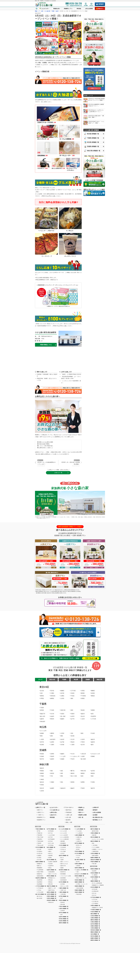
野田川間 (50, 884)
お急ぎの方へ (53, 815)
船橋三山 (39, 865)
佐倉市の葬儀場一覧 (51, 869)
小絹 (77, 871)
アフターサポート (69, 807)
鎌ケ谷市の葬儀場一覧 (41, 894)
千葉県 (42, 704)
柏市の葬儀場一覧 (51, 847)
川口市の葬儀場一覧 (63, 845)
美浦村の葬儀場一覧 (79, 886)
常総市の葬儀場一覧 (79, 892)
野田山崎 (50, 880)
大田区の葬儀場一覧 (95, 928)
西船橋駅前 (39, 867)
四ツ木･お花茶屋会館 (97, 883)
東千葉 (38, 831)
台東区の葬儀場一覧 (95, 917)
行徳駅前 (39, 855)
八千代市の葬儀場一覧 (41, 886)
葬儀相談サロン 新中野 (97, 907)
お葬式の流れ (53, 812)
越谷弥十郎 (63, 865)
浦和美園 (63, 841)
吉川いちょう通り (65, 886)
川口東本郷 (63, 847)
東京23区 (44, 687)
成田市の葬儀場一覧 (51, 892)
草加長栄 (63, 902)
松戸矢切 (50, 841)
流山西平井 (51, 865)
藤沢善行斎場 (95, 831)
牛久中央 (78, 855)
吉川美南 (63, 884)
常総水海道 (78, 894)
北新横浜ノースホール (97, 849)
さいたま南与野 (64, 835)
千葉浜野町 (39, 835)
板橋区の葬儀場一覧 (95, 938)
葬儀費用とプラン (68, 8)
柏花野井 (50, 849)
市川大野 (39, 849)
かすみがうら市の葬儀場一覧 (81, 873)
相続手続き (69, 810)
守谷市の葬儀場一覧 (79, 851)
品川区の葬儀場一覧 (95, 923)
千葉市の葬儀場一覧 (40, 829)
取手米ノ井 (78, 845)
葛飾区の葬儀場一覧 (95, 881)
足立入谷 (94, 893)
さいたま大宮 (64, 833)
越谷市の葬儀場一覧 (63, 855)
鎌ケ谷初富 (39, 898)
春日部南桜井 (64, 880)
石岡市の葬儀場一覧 (79, 863)
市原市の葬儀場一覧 (51, 898)
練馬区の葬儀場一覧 (95, 940)
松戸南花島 (51, 831)
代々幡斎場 (94, 875)
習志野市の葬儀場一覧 (41, 877)
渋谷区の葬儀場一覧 (95, 872)
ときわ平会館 (51, 835)
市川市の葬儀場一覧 (40, 847)
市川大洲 (39, 859)
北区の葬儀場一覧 (95, 934)
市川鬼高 (39, 857)
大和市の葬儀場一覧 (95, 853)
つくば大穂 (78, 831)
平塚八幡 (94, 863)
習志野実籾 (39, 880)
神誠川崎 (94, 835)
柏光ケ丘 (50, 853)
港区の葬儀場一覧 (95, 913)
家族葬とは (81, 807)
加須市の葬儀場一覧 (63, 916)
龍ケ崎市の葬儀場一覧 (80, 859)
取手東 (77, 849)
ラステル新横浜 (95, 847)
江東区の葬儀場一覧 (95, 921)
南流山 (49, 867)
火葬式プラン (40, 812)
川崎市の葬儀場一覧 (95, 833)
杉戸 (62, 898)
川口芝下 (63, 853)
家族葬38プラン (41, 817)
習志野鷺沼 (39, 882)
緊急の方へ (101, 8)
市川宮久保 (39, 853)
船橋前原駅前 (40, 875)
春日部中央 (63, 871)
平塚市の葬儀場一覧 (95, 861)
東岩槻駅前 (63, 843)
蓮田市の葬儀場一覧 (63, 922)
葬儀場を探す (56, 8)
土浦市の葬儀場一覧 (79, 835)
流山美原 (50, 863)
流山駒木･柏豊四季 (52, 861)
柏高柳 (49, 857)
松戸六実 (50, 837)
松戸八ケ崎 (51, 843)
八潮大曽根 (63, 894)
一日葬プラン (40, 815)
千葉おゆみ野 (40, 845)
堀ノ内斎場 (94, 879)
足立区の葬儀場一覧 (95, 887)
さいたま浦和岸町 (65, 839)
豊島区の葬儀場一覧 (95, 932)
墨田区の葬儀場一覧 (95, 919)
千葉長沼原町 (40, 841)
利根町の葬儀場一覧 (79, 890)
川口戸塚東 (63, 851)
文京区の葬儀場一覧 (95, 915)
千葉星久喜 (39, 833)
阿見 (81, 877)
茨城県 (42, 750)
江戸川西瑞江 (95, 903)
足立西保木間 (95, 891)
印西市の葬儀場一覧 (51, 896)
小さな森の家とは (54, 810)
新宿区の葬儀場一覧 (95, 868)
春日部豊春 (63, 877)
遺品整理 (68, 819)
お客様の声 (96, 807)
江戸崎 (81, 884)
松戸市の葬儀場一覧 (51, 829)
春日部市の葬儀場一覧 (64, 869)
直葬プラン (40, 810)
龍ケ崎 (77, 861)
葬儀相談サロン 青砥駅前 (98, 885)
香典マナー (81, 812)
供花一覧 (81, 817)
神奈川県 (44, 764)
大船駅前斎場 (95, 851)
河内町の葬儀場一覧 (79, 880)
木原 (79, 888)
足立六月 (94, 895)
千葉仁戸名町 (40, 837)
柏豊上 (49, 851)
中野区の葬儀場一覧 (95, 905)
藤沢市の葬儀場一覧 (95, 829)
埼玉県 (42, 727)
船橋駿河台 (39, 863)
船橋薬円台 (39, 873)
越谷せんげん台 (64, 863)
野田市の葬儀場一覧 (51, 875)
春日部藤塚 (63, 873)
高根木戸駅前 (40, 871)
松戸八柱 (50, 833)
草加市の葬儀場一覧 (63, 900)
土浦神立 (78, 839)
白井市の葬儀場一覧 (51, 894)
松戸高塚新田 (51, 839)
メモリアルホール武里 (66, 875)
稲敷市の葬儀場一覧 (79, 882)
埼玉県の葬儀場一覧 (93, 142)
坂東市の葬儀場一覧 (79, 867)
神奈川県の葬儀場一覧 (93, 150)
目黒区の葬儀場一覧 (95, 925)
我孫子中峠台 (51, 890)
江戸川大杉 (94, 899)
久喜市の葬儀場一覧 (63, 908)
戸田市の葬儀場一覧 (63, 906)
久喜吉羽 (63, 910)
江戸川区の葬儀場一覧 (96, 897)
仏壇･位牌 (68, 817)
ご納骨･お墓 (69, 815)
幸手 (62, 914)
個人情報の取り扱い (98, 817)
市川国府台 (39, 851)
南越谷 (62, 867)
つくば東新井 (79, 833)
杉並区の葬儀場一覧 (95, 877)
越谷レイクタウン (65, 861)
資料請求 (95, 810)
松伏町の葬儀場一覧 (63, 920)
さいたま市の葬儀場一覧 (64, 829)
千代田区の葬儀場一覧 (96, 909)
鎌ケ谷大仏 (39, 896)
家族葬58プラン (41, 819)
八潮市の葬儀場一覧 (63, 892)
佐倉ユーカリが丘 (52, 873)
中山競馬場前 (40, 869)
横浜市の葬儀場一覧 (95, 841)
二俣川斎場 (94, 845)
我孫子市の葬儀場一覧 (52, 886)
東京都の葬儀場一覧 (93, 134)
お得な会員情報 (89, 8)
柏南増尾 (50, 855)
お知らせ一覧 (58, 472)
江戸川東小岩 (95, 901)
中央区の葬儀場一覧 (95, 911)
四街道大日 (51, 902)
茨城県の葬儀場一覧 (93, 146)
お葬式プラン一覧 (40, 807)
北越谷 (62, 859)
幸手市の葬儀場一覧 (63, 912)
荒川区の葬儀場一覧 (95, 936)
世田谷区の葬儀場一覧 (96, 930)
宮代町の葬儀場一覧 (63, 918)
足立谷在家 (94, 889)
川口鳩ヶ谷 (63, 849)
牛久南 (77, 857)
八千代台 (39, 890)
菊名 (93, 843)
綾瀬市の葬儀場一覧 (95, 857)
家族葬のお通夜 (83, 815)
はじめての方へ (45, 8)
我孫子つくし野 (52, 888)
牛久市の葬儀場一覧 (79, 853)
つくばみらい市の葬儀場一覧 (81, 869)
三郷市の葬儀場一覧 (63, 888)
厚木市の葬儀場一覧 (95, 837)
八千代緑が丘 (40, 888)
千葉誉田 (39, 843)
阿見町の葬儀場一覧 (79, 875)
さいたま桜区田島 (65, 837)
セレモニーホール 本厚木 (98, 839)
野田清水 (50, 882)
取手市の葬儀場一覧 (79, 843)
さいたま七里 (64, 831)
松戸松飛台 (51, 845)
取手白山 (78, 847)
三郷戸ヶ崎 (63, 890)
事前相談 (79, 8)
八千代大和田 (40, 892)
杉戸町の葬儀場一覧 (63, 896)
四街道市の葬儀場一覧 (52, 900)
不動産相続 (69, 812)
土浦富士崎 (78, 837)
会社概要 (95, 815)
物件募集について (97, 819)
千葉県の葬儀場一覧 (93, 138)
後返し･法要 (69, 822)
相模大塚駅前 (95, 855)
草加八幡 (63, 904)
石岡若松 (78, 865)
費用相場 (81, 810)
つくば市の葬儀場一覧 (80, 829)
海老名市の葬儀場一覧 (96, 859)
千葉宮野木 (39, 839)
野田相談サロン (52, 877)
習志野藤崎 (39, 884)
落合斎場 (94, 870)
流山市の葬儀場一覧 (51, 859)
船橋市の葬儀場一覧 (40, 861)
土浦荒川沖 (78, 841)
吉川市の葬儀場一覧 (63, 882)
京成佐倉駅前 (51, 871)
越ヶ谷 (62, 857)
